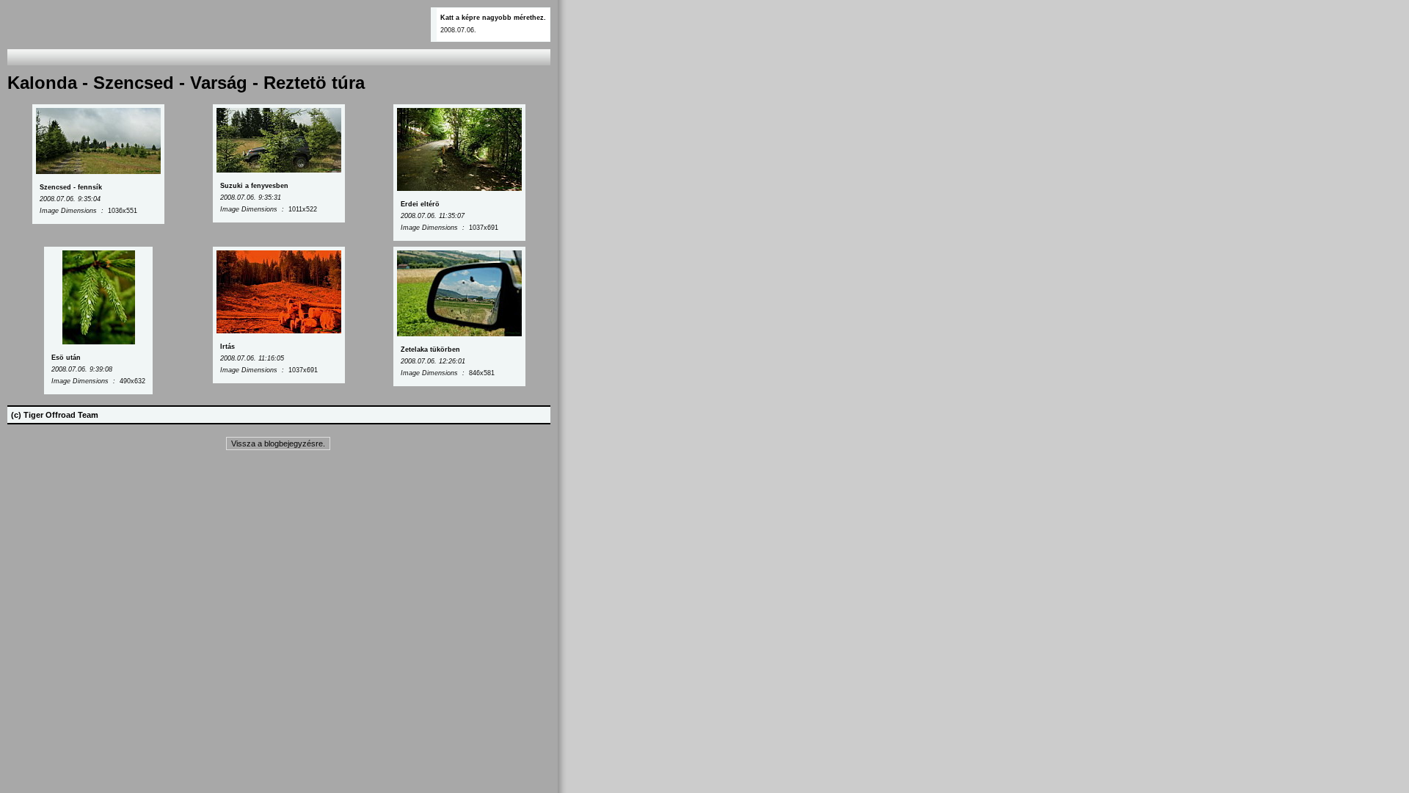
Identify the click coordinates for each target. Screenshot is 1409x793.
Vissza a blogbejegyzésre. (278, 443)
